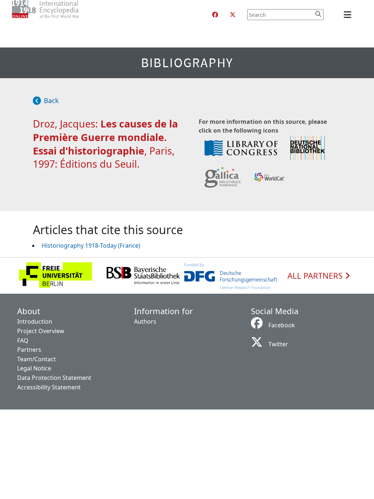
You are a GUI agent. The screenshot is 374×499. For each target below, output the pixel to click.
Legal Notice (34, 368)
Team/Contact (36, 359)
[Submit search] (318, 13)
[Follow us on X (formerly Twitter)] (233, 14)
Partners (29, 350)
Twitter (278, 344)
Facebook (281, 325)
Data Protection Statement (54, 378)
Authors (145, 321)
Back (51, 100)
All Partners (316, 275)
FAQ (22, 340)
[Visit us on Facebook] (215, 14)
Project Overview (40, 331)
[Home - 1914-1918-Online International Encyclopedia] (60, 14)
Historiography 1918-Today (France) (91, 245)
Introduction (34, 321)
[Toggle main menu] (348, 14)
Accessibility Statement (49, 387)
